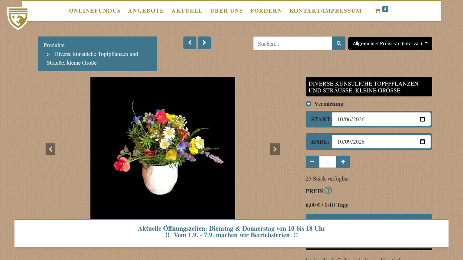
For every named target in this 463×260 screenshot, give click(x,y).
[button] (189, 42)
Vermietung (328, 103)
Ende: (319, 141)
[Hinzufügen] (343, 162)
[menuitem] (95, 10)
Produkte (54, 45)
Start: (319, 119)
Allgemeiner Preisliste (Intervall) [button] (388, 43)
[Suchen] (338, 43)
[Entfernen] (312, 162)
